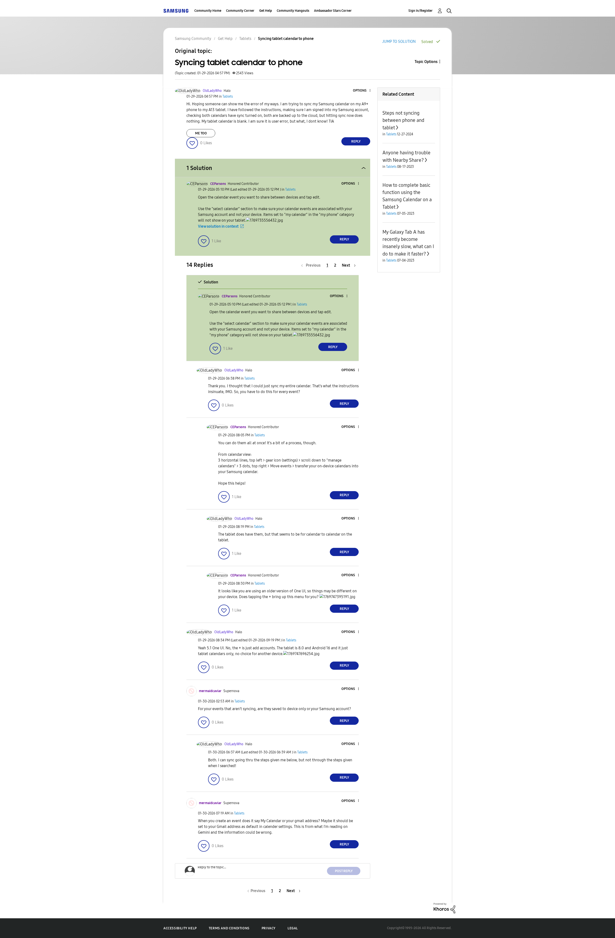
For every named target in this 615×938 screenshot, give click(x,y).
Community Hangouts (293, 11)
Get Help (265, 11)
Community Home (207, 11)
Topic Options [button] (426, 61)
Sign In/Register (420, 11)
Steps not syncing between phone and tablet (403, 120)
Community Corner (240, 11)
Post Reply (344, 871)
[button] (362, 90)
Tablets (245, 38)
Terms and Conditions (229, 928)
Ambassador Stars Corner (333, 11)
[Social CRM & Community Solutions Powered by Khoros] (444, 908)
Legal (293, 928)
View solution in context (218, 226)
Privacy (269, 928)
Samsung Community (193, 38)
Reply (356, 141)
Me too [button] (201, 133)
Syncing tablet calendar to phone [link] (286, 38)
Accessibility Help (180, 928)
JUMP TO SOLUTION (399, 41)
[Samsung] (175, 10)
